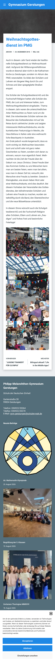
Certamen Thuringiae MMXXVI (16, 604)
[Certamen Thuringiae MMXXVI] (27, 574)
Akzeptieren (27, 641)
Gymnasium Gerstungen (26, 5)
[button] (51, 613)
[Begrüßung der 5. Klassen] (27, 513)
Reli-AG (36, 52)
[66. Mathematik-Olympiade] (27, 451)
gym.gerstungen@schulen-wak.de (26, 413)
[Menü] (4, 4)
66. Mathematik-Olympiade (15, 480)
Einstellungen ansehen (27, 655)
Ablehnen (27, 648)
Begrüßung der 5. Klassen (14, 542)
